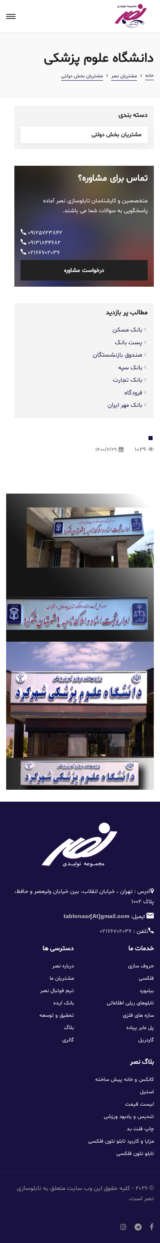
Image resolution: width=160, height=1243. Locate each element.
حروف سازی (141, 966)
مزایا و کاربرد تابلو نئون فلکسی (121, 1141)
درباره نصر (63, 966)
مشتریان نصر (124, 76)
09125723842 (44, 233)
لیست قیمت (139, 1104)
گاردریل (146, 1040)
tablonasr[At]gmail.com (96, 917)
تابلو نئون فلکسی (135, 1153)
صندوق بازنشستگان (117, 355)
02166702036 (43, 253)
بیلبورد (146, 991)
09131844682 (43, 243)
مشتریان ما (62, 978)
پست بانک (128, 343)
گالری (68, 1040)
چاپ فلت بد (140, 1129)
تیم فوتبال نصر (57, 991)
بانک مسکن (127, 330)
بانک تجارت (127, 380)
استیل (147, 1092)
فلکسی (146, 978)
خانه (149, 75)
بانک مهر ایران (124, 405)
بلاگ (69, 1028)
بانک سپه (130, 368)
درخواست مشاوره (84, 270)
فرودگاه (133, 393)
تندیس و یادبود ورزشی (129, 1116)
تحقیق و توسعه (56, 1015)
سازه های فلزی (138, 1015)
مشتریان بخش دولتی (82, 76)
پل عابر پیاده (140, 1028)
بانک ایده (63, 1003)
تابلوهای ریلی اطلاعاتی (130, 1003)
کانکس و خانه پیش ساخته (124, 1079)
